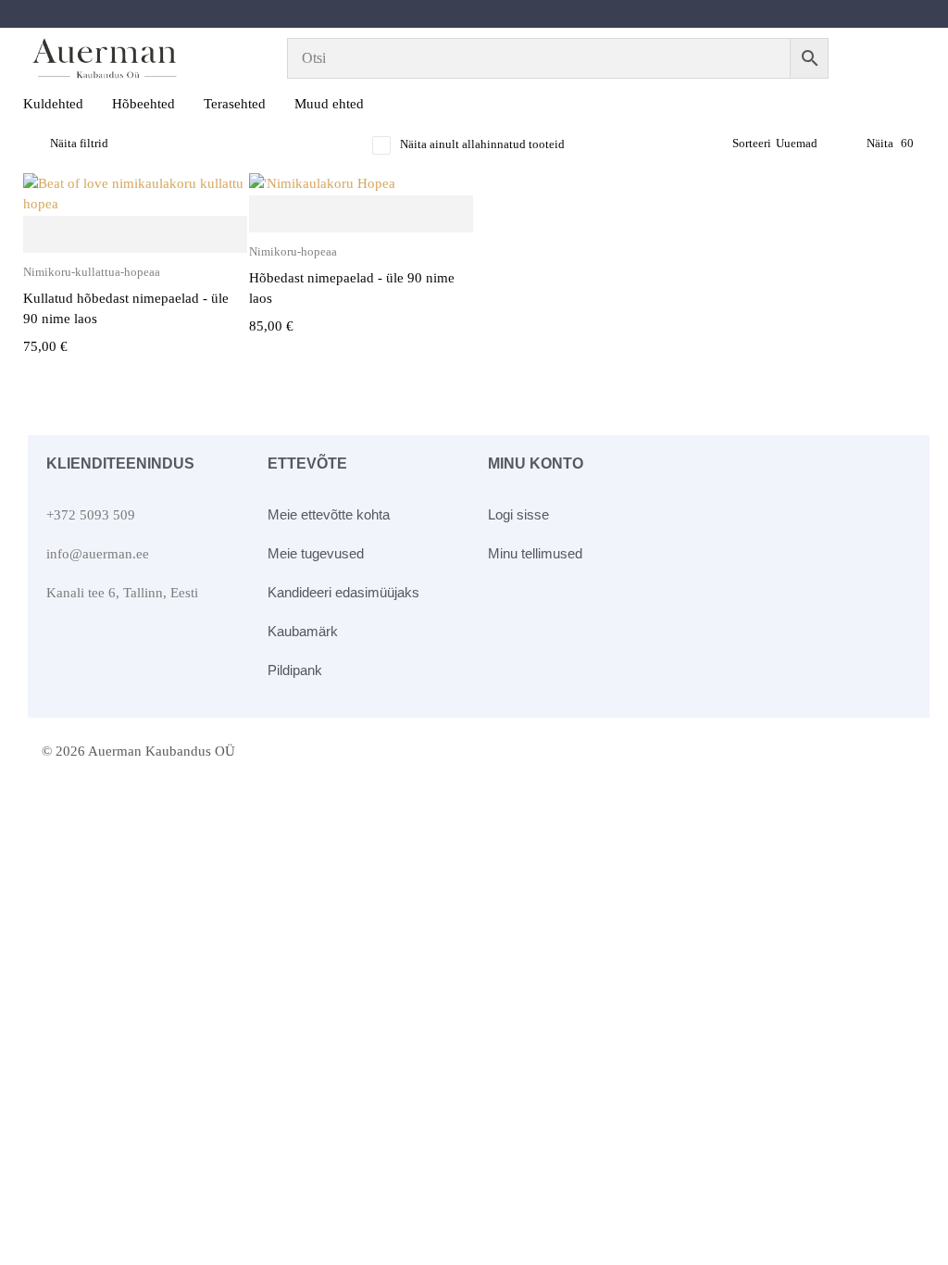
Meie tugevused (316, 553)
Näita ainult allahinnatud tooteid (482, 144)
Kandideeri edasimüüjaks (343, 592)
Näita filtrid (79, 143)
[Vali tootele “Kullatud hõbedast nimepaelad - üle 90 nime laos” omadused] (135, 235)
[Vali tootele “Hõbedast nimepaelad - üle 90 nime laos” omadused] (361, 214)
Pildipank (295, 670)
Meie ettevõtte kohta (329, 514)
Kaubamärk (303, 631)
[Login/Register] (900, 58)
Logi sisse (518, 514)
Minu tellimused (535, 553)
